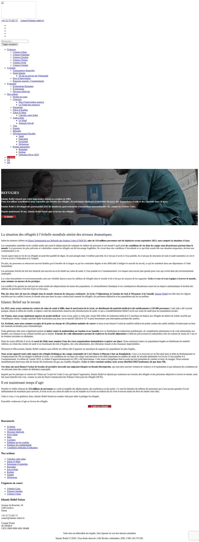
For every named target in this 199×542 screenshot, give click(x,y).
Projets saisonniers (21, 147)
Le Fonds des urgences (29, 104)
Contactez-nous (14, 429)
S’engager (11, 83)
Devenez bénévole (21, 91)
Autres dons (18, 118)
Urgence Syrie (19, 62)
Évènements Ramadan (23, 86)
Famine (16, 128)
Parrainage (18, 107)
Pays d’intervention (22, 78)
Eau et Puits (12, 469)
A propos (11, 68)
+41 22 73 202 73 (9, 20)
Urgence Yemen (20, 60)
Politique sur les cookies (18, 442)
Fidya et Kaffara (20, 110)
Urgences (11, 49)
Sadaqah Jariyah (26, 123)
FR (8, 160)
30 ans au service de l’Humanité (33, 76)
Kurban (22, 152)
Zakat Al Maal (19, 112)
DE (8, 162)
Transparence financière (24, 70)
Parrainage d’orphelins (17, 464)
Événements (18, 89)
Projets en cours (20, 97)
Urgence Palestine (21, 54)
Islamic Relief (161, 294)
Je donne (11, 157)
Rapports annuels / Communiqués (28, 81)
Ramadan (23, 149)
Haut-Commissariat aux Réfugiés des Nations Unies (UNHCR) (57, 240)
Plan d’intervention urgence (31, 102)
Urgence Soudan (20, 57)
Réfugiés (17, 131)
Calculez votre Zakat (28, 115)
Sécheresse (24, 144)
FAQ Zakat (12, 434)
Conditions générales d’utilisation (22, 447)
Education (23, 139)
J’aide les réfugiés (99, 406)
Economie (23, 141)
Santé (21, 136)
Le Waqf (23, 120)
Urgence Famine (20, 65)
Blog (9, 437)
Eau (15, 126)
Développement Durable (24, 133)
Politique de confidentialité (19, 445)
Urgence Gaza (13, 488)
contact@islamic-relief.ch (32, 20)
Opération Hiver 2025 (29, 154)
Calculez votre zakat (16, 459)
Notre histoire (19, 73)
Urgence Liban (20, 52)
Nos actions (12, 94)
